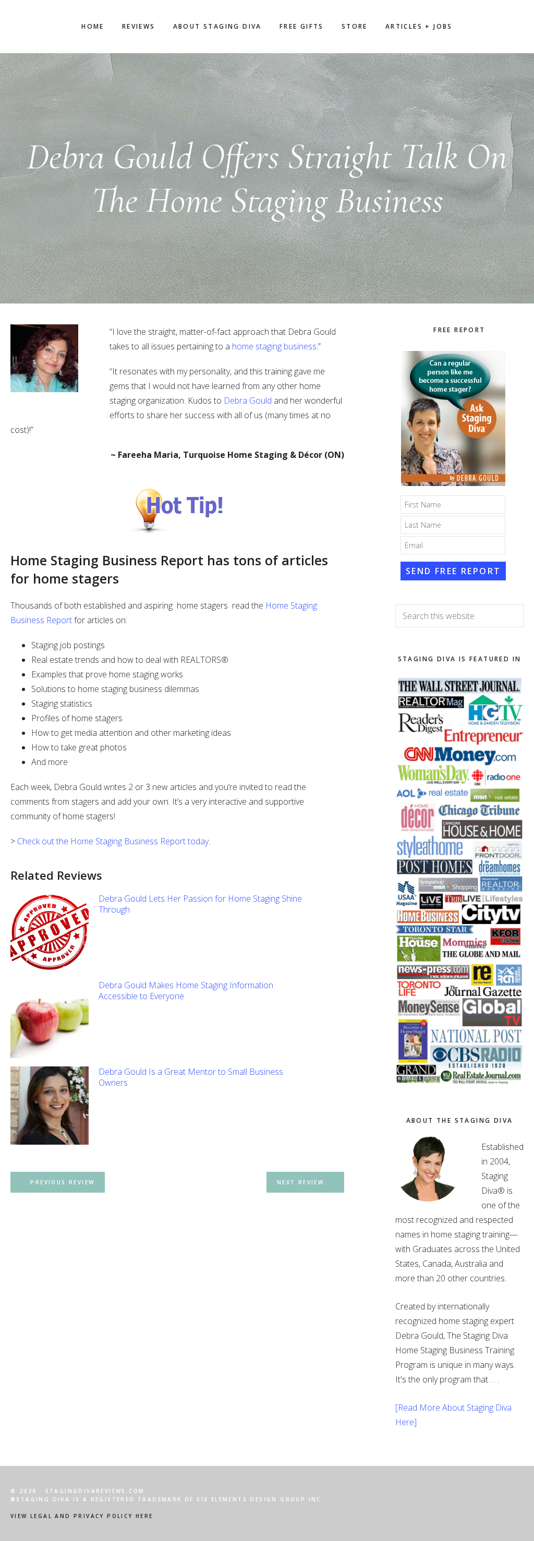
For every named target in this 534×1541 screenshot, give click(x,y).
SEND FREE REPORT (453, 571)
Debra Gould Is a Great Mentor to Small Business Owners (191, 1077)
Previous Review (62, 1182)
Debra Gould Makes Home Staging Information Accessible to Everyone (186, 990)
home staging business (274, 346)
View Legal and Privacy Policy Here (81, 1516)
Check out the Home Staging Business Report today (113, 841)
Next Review (300, 1182)
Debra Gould (248, 400)
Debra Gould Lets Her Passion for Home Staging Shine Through (200, 904)
